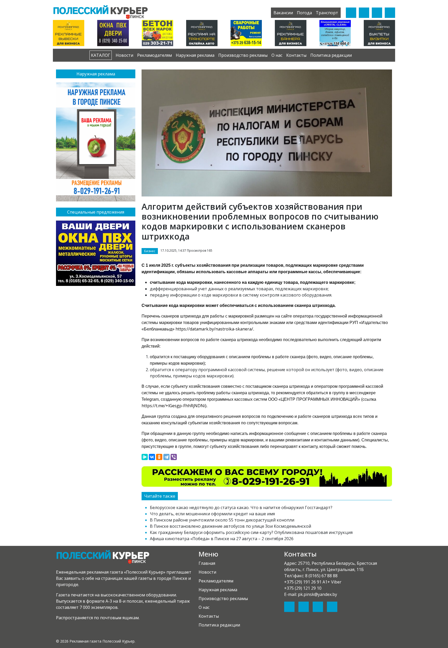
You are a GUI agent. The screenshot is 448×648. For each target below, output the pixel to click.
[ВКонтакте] (152, 457)
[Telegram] (166, 457)
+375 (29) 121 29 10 (302, 588)
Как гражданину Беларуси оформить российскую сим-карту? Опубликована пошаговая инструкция (251, 532)
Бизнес (149, 251)
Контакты (296, 55)
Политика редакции (331, 55)
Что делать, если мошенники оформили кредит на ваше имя (212, 514)
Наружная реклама (195, 55)
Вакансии (283, 13)
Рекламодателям (154, 55)
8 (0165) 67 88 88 (321, 576)
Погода (304, 13)
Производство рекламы (243, 55)
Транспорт (327, 13)
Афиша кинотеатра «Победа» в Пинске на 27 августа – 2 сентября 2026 (221, 538)
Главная (207, 563)
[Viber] (174, 457)
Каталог (100, 55)
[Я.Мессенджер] (145, 457)
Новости (124, 55)
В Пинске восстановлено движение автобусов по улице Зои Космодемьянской (230, 526)
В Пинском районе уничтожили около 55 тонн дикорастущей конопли (222, 520)
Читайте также (159, 496)
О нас (276, 55)
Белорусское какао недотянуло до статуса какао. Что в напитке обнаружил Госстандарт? (241, 507)
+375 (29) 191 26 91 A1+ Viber (312, 582)
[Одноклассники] (159, 457)
